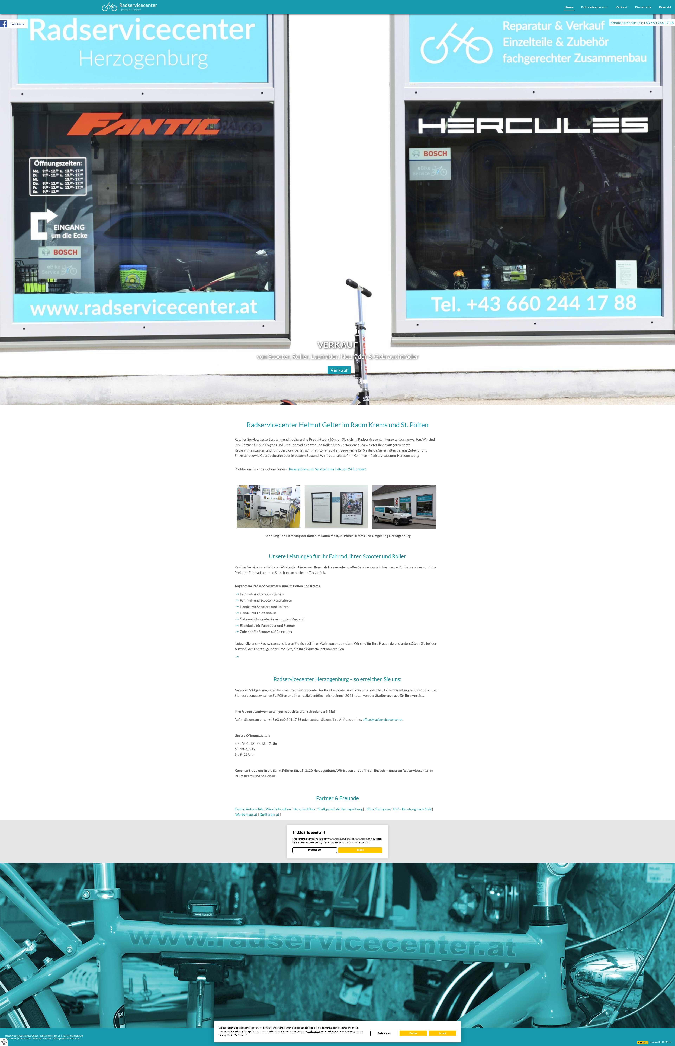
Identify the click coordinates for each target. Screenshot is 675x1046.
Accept (442, 1033)
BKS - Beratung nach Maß (412, 809)
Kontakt (47, 1038)
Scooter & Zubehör (339, 370)
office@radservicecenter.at (383, 719)
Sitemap (37, 1038)
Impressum (11, 1038)
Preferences (384, 1033)
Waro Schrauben (278, 809)
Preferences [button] (240, 1035)
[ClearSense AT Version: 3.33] (642, 1042)
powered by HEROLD (660, 1042)
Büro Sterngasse (379, 809)
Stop (337, 99)
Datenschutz (24, 1038)
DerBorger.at (269, 814)
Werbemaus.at (246, 814)
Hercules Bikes (304, 809)
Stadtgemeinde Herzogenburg (340, 809)
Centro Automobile (249, 809)
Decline (413, 1033)
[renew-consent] (4, 1042)
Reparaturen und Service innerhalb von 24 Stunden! (327, 469)
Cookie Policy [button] (313, 1031)
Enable (360, 850)
